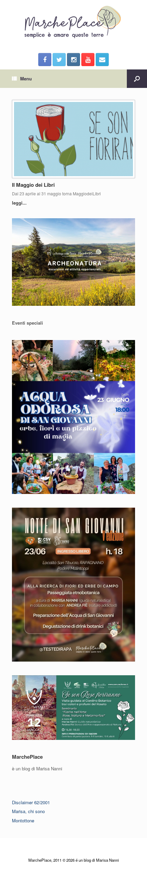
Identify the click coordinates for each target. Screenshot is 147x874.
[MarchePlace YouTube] (87, 59)
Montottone (23, 820)
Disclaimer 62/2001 (31, 802)
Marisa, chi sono (28, 811)
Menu (26, 78)
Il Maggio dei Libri (33, 184)
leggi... (20, 202)
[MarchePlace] (73, 22)
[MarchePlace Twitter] (59, 59)
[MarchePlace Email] (102, 59)
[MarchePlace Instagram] (73, 59)
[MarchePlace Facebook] (44, 59)
